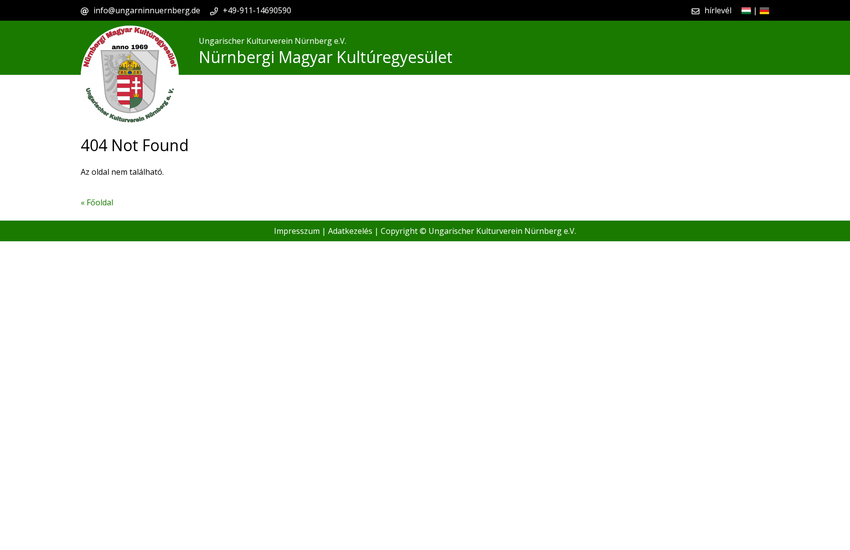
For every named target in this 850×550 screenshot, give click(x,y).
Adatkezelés (350, 231)
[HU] (746, 10)
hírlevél (717, 10)
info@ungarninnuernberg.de (146, 10)
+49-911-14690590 (257, 10)
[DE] (764, 10)
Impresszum (297, 231)
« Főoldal (97, 202)
